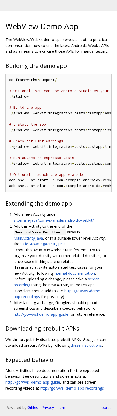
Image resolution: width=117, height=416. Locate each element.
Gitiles (32, 407)
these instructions (86, 345)
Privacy (47, 407)
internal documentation (74, 273)
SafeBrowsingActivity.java (43, 243)
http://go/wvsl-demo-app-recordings (72, 388)
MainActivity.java (28, 238)
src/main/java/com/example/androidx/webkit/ (54, 220)
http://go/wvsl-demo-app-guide (41, 314)
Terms (63, 407)
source (106, 407)
